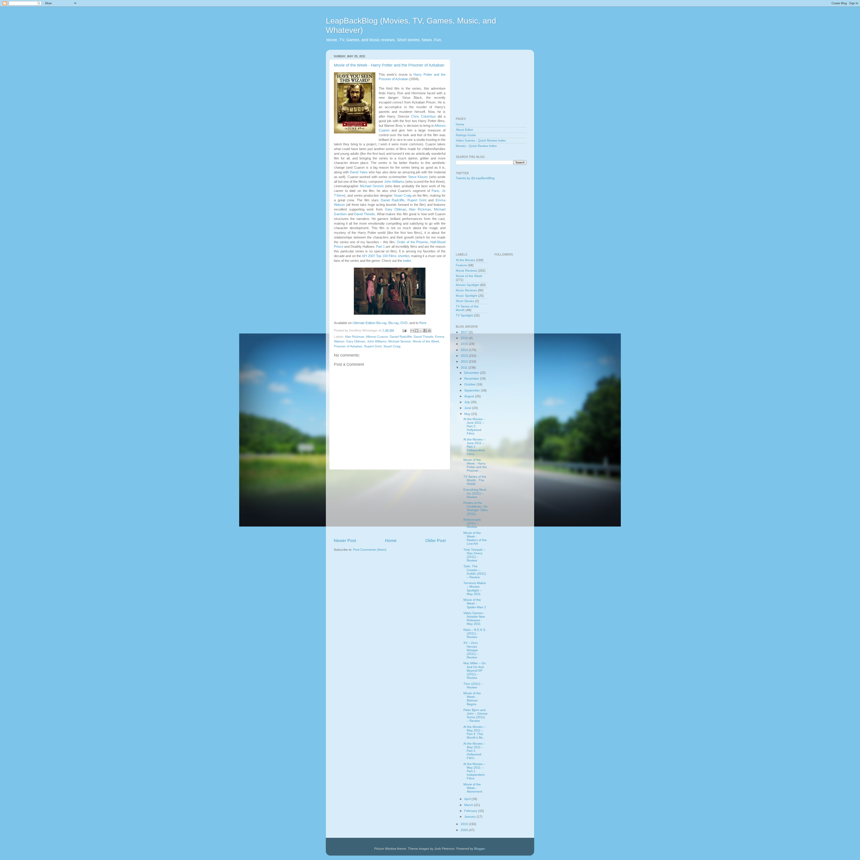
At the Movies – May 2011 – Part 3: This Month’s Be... (474, 732)
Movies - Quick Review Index (476, 146)
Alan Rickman (420, 209)
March (469, 805)
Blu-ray (393, 323)
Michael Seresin (372, 186)
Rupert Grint (416, 200)
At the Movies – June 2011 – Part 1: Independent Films (474, 447)
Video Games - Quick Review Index (481, 140)
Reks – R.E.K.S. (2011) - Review (474, 633)
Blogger (479, 848)
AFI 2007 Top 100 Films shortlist (385, 256)
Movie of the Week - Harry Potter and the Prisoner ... (475, 465)
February (471, 811)
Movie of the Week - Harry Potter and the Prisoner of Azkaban (389, 65)
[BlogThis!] (416, 330)
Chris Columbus (423, 116)
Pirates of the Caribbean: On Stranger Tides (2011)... (475, 508)
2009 (465, 830)
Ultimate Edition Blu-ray (370, 323)
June (468, 408)
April (467, 799)
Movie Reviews (466, 270)
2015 (465, 344)
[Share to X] (421, 330)
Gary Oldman (395, 209)
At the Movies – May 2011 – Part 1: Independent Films (474, 771)
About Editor (464, 129)
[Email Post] (404, 330)
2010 (465, 824)
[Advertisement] (389, 504)
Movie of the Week (426, 341)
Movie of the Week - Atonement (472, 788)
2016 (465, 338)
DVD (404, 323)
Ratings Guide (466, 135)
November (472, 378)
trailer (407, 260)
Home (391, 540)
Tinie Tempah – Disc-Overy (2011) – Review (474, 555)
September (472, 390)
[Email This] (412, 330)
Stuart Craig (402, 195)
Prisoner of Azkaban (348, 346)
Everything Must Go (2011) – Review (474, 493)
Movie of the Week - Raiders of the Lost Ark (475, 538)
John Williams (394, 181)
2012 (465, 361)
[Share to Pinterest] (429, 330)
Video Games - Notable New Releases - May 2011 (474, 618)
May (467, 414)
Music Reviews (466, 290)
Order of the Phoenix (412, 242)
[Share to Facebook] (425, 330)
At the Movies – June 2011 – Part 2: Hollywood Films (474, 426)
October (470, 384)
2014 (465, 350)
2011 (464, 367)
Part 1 (380, 246)
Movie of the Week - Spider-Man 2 (474, 603)
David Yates (359, 172)
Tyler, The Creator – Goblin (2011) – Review (474, 572)
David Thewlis (364, 214)
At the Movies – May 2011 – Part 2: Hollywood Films (474, 751)
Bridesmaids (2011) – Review (472, 523)
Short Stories (465, 301)
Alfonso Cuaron (377, 336)
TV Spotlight (464, 315)
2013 (465, 355)
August (469, 396)
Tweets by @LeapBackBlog (475, 178)
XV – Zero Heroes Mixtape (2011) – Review (471, 650)
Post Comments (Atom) (369, 549)
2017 (465, 332)
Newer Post (345, 540)
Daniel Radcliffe (393, 200)
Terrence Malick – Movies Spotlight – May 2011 (474, 588)
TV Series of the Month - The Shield (474, 480)
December (472, 372)
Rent (422, 323)
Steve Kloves (418, 177)
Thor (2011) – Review (473, 685)
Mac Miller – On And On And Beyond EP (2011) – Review (474, 670)
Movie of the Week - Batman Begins (472, 699)
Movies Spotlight (467, 285)
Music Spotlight (466, 295)
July (467, 402)
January (470, 816)
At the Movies (465, 260)
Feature (461, 265)
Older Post (435, 540)
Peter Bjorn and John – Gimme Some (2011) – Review (475, 715)
